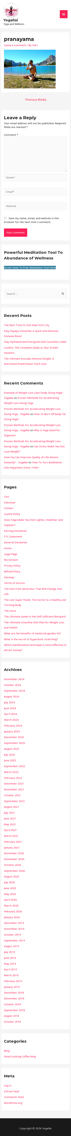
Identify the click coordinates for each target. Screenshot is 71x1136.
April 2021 (10, 830)
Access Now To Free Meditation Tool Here (30, 267)
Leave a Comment (15, 45)
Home (8, 548)
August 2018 (11, 1015)
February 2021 (13, 841)
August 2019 (11, 946)
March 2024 (11, 719)
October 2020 (12, 865)
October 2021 (12, 795)
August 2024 (11, 696)
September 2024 (14, 690)
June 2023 (10, 760)
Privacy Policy (12, 565)
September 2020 (14, 870)
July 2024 (9, 702)
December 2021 (14, 783)
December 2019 (14, 923)
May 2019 (10, 963)
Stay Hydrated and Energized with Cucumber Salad (35, 341)
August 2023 (11, 748)
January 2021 (12, 847)
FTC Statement (13, 536)
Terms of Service (14, 583)
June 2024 (10, 708)
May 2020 (10, 894)
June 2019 (10, 957)
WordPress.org (13, 1103)
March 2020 (11, 905)
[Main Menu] (64, 14)
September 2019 (14, 940)
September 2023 (14, 743)
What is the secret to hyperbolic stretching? (31, 639)
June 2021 (10, 818)
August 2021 (11, 806)
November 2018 (14, 998)
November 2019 (14, 928)
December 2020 (14, 853)
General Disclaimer (15, 542)
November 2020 (14, 859)
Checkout (9, 502)
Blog (6, 1050)
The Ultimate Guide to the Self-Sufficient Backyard (35, 616)
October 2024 (12, 685)
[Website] (35, 206)
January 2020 (12, 917)
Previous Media (35, 100)
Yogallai (10, 20)
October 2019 (12, 934)
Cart (6, 496)
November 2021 (14, 789)
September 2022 (14, 766)
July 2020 (9, 882)
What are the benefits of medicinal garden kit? (32, 633)
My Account (11, 559)
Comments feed (14, 1097)
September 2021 (14, 801)
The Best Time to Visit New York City (26, 325)
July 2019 (9, 952)
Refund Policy (12, 571)
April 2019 (10, 969)
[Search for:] (35, 293)
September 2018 (14, 1010)
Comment (11, 134)
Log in (7, 1085)
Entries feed (11, 1091)
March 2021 (11, 836)
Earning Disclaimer (15, 530)
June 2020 (10, 888)
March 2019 (11, 975)
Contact (8, 508)
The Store (10, 610)
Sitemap (9, 577)
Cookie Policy (12, 514)
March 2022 (11, 772)
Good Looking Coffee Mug (20, 1056)
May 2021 (10, 824)
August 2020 (11, 876)
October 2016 (12, 1021)
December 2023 (14, 737)
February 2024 (13, 725)
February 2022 (13, 778)
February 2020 (13, 911)
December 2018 (14, 992)
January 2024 (12, 731)
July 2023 (9, 754)
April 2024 (10, 714)
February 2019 (13, 981)
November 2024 (14, 679)
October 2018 (12, 1004)
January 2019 (12, 987)
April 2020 (10, 899)
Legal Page (10, 554)
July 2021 (9, 812)
